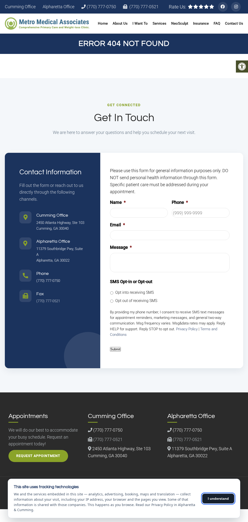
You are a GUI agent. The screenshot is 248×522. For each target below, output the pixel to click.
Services (159, 23)
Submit (115, 349)
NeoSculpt (179, 23)
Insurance (201, 23)
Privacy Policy (187, 329)
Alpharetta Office (58, 6)
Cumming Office (20, 6)
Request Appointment (38, 456)
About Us (120, 23)
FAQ (217, 23)
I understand (218, 498)
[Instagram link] (236, 7)
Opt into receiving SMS (134, 292)
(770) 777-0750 (101, 6)
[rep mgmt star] (201, 7)
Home (103, 23)
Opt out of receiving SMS (136, 300)
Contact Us (234, 23)
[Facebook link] (223, 7)
